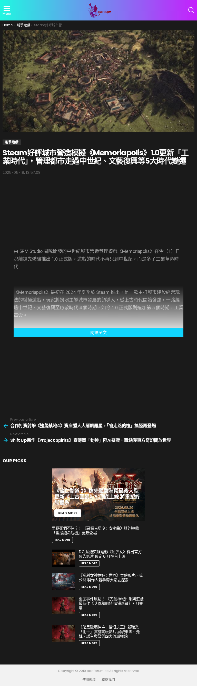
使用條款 (89, 680)
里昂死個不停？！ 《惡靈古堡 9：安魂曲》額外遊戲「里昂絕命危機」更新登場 (95, 530)
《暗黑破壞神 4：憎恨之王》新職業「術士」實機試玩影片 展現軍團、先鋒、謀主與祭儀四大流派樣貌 (109, 631)
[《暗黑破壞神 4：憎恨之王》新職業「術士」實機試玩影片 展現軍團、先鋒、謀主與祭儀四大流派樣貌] (63, 633)
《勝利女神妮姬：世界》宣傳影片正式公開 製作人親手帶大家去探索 (111, 578)
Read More (62, 540)
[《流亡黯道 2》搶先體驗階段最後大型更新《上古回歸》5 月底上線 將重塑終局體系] (98, 494)
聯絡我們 (108, 680)
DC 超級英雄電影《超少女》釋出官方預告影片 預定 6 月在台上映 (110, 554)
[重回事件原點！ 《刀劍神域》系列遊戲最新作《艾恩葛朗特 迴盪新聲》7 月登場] (63, 605)
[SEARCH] (191, 10)
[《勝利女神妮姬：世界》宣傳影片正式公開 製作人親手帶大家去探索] (63, 581)
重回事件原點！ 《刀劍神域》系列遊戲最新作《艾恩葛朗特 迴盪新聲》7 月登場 (111, 603)
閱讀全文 (98, 332)
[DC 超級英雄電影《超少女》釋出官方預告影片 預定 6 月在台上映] (63, 558)
